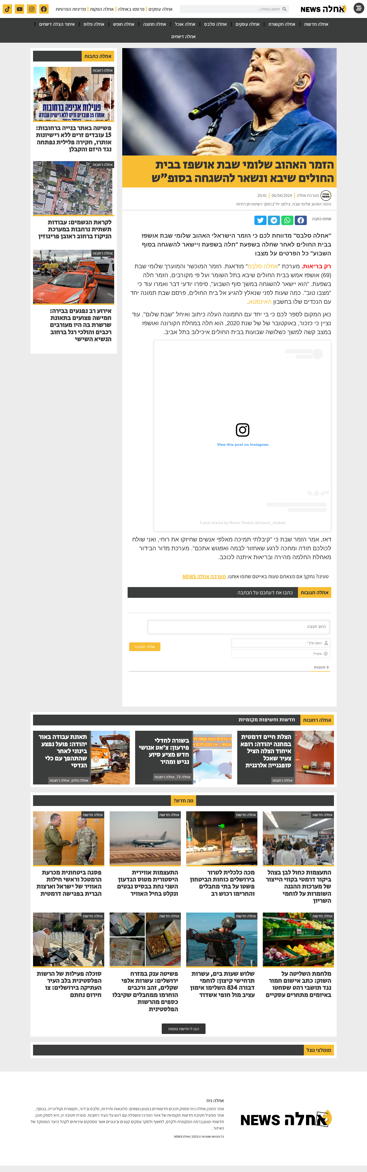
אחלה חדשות (316, 24)
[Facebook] (44, 9)
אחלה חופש (124, 24)
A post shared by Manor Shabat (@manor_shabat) (243, 522)
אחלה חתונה (154, 24)
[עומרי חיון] (324, 9)
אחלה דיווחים (183, 36)
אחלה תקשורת (282, 24)
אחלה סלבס (215, 24)
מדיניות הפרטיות (71, 9)
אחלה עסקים (161, 9)
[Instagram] (31, 9)
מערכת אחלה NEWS (204, 576)
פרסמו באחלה (131, 9)
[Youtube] (19, 9)
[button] (301, 220)
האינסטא (260, 301)
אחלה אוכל (185, 24)
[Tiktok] (7, 9)
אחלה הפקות (102, 9)
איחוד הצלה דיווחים (57, 24)
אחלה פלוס (94, 24)
